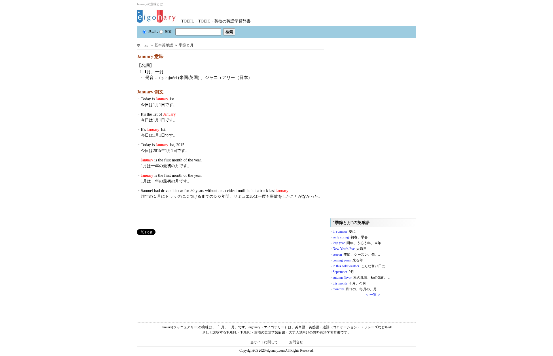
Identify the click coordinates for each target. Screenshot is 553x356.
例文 (168, 31)
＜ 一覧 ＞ (373, 295)
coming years (348, 260)
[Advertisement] (180, 275)
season (356, 255)
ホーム (142, 45)
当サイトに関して (264, 342)
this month (349, 283)
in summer (344, 231)
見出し (153, 31)
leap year (358, 243)
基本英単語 (163, 45)
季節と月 (186, 45)
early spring (350, 237)
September (343, 272)
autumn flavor (361, 278)
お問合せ (296, 342)
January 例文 (150, 91)
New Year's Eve (350, 249)
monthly (357, 289)
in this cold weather (359, 266)
